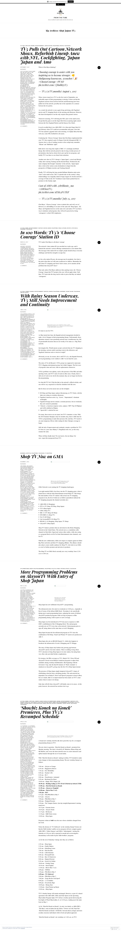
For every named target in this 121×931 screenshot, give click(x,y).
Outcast (22, 327)
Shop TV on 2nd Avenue (28, 492)
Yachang (22, 124)
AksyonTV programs (25, 250)
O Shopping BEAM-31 (27, 607)
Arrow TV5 (27, 318)
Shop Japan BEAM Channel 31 (27, 489)
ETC (30, 471)
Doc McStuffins (24, 734)
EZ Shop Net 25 (30, 474)
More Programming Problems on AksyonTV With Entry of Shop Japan (48, 576)
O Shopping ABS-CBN (25, 604)
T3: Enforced (27, 778)
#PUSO (60, 81)
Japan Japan (23, 98)
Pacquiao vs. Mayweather (27, 762)
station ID (75, 228)
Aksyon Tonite (26, 731)
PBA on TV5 (30, 329)
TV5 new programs (28, 786)
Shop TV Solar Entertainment (27, 498)
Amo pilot (32, 78)
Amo (29, 74)
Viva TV (31, 356)
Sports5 (22, 334)
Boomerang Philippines (29, 320)
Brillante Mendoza (25, 87)
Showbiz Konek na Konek (26, 771)
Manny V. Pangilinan (25, 323)
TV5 (28, 112)
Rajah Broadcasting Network (26, 486)
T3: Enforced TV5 (26, 779)
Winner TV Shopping (25, 620)
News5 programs (28, 253)
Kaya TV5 (22, 753)
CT (25, 470)
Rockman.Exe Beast (28, 768)
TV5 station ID (24, 262)
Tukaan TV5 (23, 112)
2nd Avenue (23, 466)
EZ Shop (31, 90)
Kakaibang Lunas (27, 751)
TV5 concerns (29, 113)
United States (24, 292)
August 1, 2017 (69, 91)
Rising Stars (23, 767)
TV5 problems (23, 340)
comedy (27, 291)
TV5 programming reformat (27, 122)
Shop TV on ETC (24, 493)
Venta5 (24, 619)
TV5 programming (25, 341)
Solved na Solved (29, 774)
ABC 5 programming (29, 317)
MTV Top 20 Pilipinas (27, 324)
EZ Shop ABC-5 (26, 599)
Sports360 (23, 333)
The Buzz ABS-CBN (29, 780)
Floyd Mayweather (25, 741)
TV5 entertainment (27, 336)
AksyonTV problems (29, 249)
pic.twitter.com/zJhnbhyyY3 (53, 84)
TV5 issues (29, 114)
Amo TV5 (27, 82)
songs (44, 703)
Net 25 (22, 481)
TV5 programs (29, 261)
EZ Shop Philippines (25, 475)
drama (33, 45)
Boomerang (26, 84)
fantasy (40, 228)
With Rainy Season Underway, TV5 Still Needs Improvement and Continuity (49, 300)
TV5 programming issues (25, 119)
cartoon (27, 45)
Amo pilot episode (25, 80)
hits (77, 701)
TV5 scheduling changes (26, 350)
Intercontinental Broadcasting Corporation (27, 97)
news (49, 228)
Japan (46, 45)
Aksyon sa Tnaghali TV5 (26, 729)
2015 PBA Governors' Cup (26, 590)
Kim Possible (30, 757)
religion (39, 703)
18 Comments (23, 623)
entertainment (39, 45)
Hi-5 (24, 748)
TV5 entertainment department (27, 337)
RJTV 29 (22, 487)
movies (50, 45)
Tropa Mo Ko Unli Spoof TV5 (27, 784)
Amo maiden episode (26, 77)
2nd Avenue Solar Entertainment (26, 467)
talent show (69, 291)
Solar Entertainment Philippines (27, 502)
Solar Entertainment (25, 499)
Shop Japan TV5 (31, 254)
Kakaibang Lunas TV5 (25, 752)
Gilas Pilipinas (27, 92)
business (22, 453)
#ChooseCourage (47, 81)
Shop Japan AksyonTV (25, 488)
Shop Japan (28, 104)
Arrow (22, 318)
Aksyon (29, 727)
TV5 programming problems (26, 120)
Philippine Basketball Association (27, 609)
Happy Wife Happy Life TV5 (27, 746)
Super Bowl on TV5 (30, 110)
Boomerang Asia (24, 85)
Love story (41, 702)
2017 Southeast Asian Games (27, 71)
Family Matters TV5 (26, 740)
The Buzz (22, 780)
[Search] (62, 4)
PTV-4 (27, 485)
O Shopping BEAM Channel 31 (27, 606)
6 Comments (23, 265)
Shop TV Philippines (25, 497)
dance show (43, 701)
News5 (22, 252)
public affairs (62, 228)
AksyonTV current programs (25, 593)
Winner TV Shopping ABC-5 (27, 621)
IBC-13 (22, 478)
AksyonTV (22, 246)
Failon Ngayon (30, 737)
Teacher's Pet (31, 779)
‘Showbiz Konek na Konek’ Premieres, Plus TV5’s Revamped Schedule (45, 712)
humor (51, 291)
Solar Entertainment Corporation (27, 500)
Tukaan (22, 111)
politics (54, 568)
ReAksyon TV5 (31, 766)
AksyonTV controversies (25, 248)
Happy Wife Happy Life (25, 745)
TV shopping (48, 453)
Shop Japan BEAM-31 (25, 614)
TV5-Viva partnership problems (27, 354)
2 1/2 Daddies (23, 725)
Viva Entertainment (25, 356)
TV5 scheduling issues (26, 351)
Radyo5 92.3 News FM (25, 611)
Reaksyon (25, 766)
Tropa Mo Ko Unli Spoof (26, 783)
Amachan (29, 73)
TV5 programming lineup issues (27, 345)
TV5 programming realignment (27, 121)
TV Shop (28, 504)
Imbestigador (24, 750)
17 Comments (23, 799)
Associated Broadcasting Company (26, 597)
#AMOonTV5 (45, 188)
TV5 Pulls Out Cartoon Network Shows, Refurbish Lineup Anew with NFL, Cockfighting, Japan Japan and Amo (51, 55)
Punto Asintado (24, 610)
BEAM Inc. (30, 468)
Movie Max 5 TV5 (24, 101)
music (50, 702)
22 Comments (23, 359)
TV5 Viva (32, 351)
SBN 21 (26, 487)
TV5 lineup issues (29, 339)
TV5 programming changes (26, 342)
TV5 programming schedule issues (26, 348)
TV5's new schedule (29, 791)
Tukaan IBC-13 (28, 111)
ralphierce (23, 69)
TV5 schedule (27, 349)
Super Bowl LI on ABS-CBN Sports (26, 107)
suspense (23, 229)
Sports (62, 45)
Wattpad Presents (28, 793)
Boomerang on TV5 (25, 86)
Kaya (33, 752)
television (67, 45)
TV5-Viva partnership (25, 352)
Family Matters (24, 739)
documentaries (24, 568)
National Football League (27, 102)
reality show (33, 703)
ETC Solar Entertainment (26, 473)
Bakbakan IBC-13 (24, 83)
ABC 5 (21, 317)
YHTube (28, 796)
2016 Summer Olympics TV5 (27, 316)
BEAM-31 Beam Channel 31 (26, 469)
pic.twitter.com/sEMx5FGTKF (54, 192)
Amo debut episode (29, 75)
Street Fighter (24, 776)
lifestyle (28, 453)
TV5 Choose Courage (28, 255)
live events (34, 702)
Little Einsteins (24, 758)
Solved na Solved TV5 (26, 775)
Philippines (56, 45)
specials (49, 703)
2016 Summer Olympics (26, 313)
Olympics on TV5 (29, 326)
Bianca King (31, 733)
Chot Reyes (26, 90)
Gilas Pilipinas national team (27, 93)
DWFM (30, 598)
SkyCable (31, 498)
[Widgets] (58, 4)
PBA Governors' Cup (26, 608)
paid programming (38, 568)
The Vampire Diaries (25, 781)
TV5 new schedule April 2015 (26, 788)
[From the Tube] (60, 12)
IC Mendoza (28, 749)
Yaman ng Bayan (24, 795)
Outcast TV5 (28, 327)
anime (26, 228)
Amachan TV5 (23, 74)
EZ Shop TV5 (31, 251)
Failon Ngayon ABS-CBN (26, 738)
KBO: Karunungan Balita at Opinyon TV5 (27, 602)
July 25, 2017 (69, 198)
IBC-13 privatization (27, 95)
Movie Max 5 (31, 100)
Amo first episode (25, 76)
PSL (21, 766)
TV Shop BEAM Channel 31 (27, 505)
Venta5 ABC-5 (29, 619)
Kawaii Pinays (23, 100)
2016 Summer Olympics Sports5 (27, 314)
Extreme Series (24, 736)
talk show (73, 703)
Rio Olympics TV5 (29, 331)
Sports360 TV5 (30, 333)
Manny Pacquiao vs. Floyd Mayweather (27, 760)
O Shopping (27, 604)
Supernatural (28, 334)
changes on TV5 (24, 321)
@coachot (67, 78)
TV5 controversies (25, 259)
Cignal (22, 470)
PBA (21, 763)
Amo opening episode (25, 78)
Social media (26, 773)
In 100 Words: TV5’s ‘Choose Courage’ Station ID (47, 234)
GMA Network (30, 476)
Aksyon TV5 (30, 732)
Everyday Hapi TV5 (28, 735)
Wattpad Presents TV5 (26, 794)
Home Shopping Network (26, 477)
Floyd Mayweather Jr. (25, 743)
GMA (25, 476)
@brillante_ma (66, 185)
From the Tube (60, 17)
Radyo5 (31, 610)
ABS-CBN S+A (28, 72)
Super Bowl (29, 105)
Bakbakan (32, 82)
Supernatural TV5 (25, 335)
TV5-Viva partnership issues (27, 353)
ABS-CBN (22, 72)
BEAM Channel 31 (24, 598)
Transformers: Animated (26, 782)
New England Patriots (26, 103)
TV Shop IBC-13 (29, 506)
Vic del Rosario (24, 355)
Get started (71, 1)
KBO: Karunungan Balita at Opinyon (26, 600)
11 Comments (23, 513)
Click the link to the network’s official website (65, 382)
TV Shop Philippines (27, 507)
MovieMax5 (29, 323)
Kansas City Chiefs (27, 99)
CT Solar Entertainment (25, 471)
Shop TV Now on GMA (41, 456)
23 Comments (23, 126)
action (22, 45)
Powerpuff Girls (30, 765)
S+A (24, 104)
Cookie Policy (23, 928)
